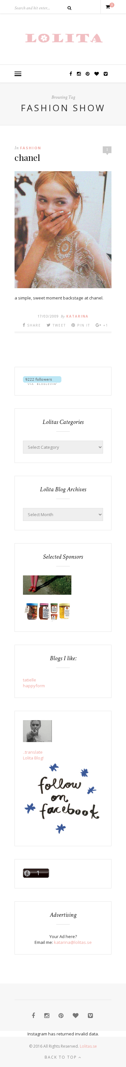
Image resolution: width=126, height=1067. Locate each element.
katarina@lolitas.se (73, 942)
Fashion (30, 147)
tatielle (29, 680)
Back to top (62, 1057)
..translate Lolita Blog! (33, 755)
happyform (34, 686)
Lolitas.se (88, 1046)
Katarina (77, 316)
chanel (27, 157)
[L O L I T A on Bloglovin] (42, 383)
